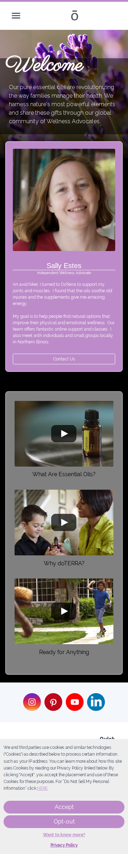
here (42, 788)
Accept (64, 807)
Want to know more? (64, 834)
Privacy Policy (64, 845)
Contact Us (64, 359)
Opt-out (64, 821)
